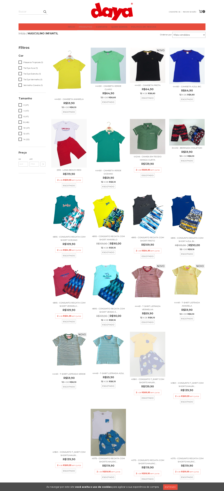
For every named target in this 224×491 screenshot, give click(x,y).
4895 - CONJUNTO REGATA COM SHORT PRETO (147, 239)
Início (71, 27)
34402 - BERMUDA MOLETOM (187, 148)
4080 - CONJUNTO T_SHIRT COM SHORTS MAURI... (147, 381)
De (20, 159)
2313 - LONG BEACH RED (69, 170)
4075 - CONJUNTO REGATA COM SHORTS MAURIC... (108, 460)
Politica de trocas (143, 27)
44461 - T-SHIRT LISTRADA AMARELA (187, 304)
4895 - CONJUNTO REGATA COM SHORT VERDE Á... (108, 310)
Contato (101, 27)
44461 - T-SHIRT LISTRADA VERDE (69, 374)
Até (31, 159)
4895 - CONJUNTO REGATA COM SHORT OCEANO (69, 238)
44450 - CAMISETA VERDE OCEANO (108, 172)
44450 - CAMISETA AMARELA (69, 99)
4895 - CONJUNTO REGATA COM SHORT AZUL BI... (187, 239)
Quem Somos (119, 27)
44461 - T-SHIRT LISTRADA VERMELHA (148, 308)
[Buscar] (44, 12)
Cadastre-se (175, 12)
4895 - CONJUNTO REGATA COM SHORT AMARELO (108, 238)
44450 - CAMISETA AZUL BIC (187, 86)
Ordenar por (166, 34)
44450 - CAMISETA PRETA (148, 85)
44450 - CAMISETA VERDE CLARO (108, 88)
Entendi (170, 487)
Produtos (85, 27)
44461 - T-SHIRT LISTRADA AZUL (108, 373)
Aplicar (43, 164)
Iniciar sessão (189, 12)
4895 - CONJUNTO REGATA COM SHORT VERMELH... (69, 304)
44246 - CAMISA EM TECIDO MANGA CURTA (148, 158)
